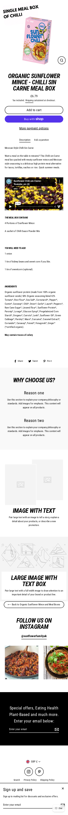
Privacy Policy (30, 780)
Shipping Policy (47, 780)
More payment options (34, 128)
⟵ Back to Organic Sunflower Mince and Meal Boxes (34, 604)
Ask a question (41, 139)
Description (25, 139)
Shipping (29, 100)
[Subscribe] (56, 729)
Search (17, 780)
